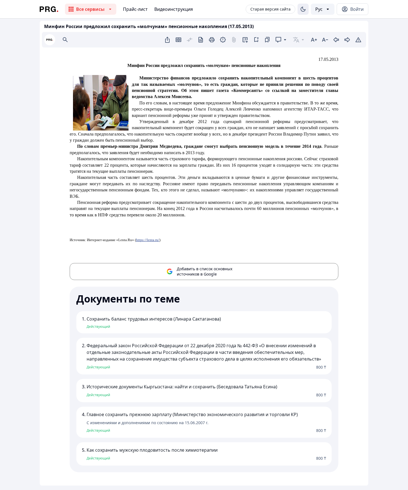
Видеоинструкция (173, 9)
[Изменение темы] (303, 9)
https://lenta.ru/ (147, 240)
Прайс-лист (135, 9)
